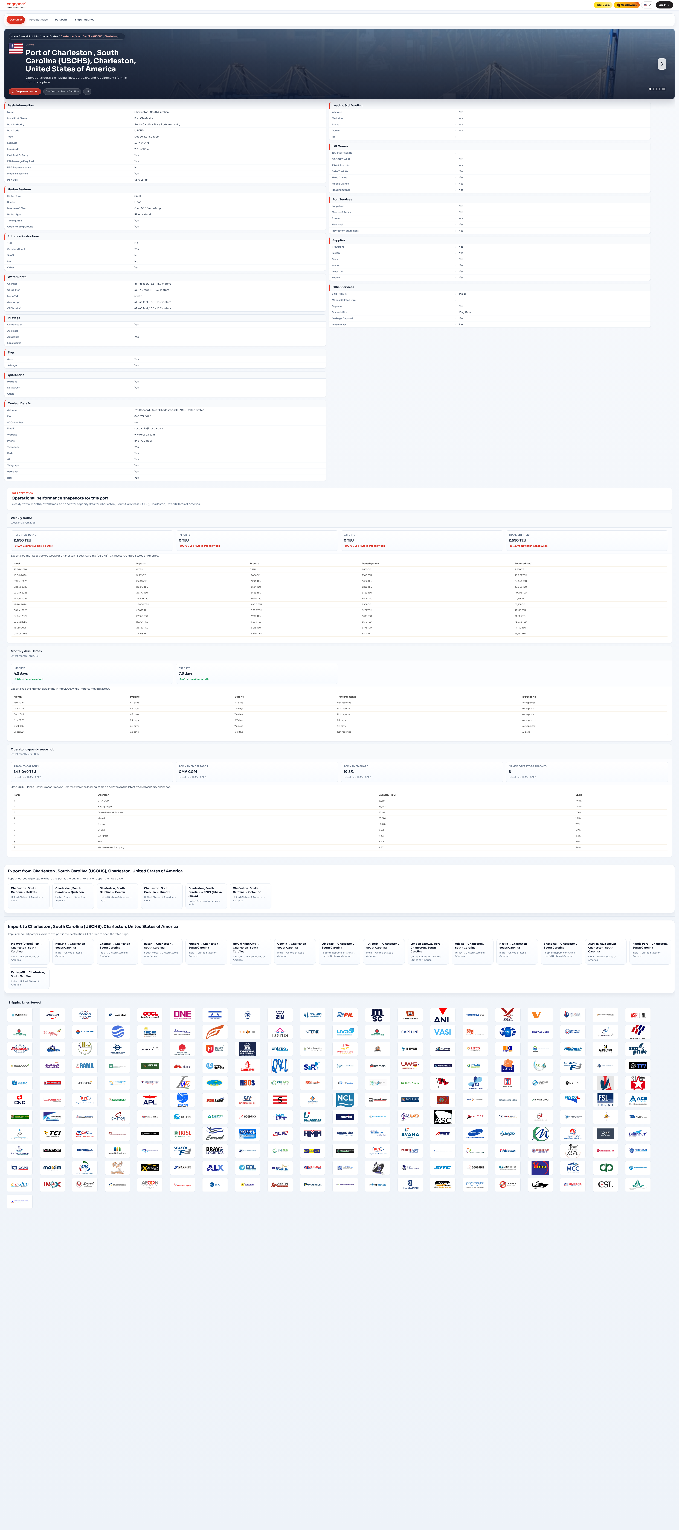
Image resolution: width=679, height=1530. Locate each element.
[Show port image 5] (664, 89)
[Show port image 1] (650, 89)
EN (649, 5)
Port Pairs (61, 19)
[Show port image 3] (656, 89)
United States (50, 36)
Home (14, 36)
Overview (16, 19)
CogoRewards (629, 5)
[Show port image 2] (653, 89)
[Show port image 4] (660, 89)
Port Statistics (38, 19)
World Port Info (30, 36)
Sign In (662, 5)
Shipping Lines (84, 19)
